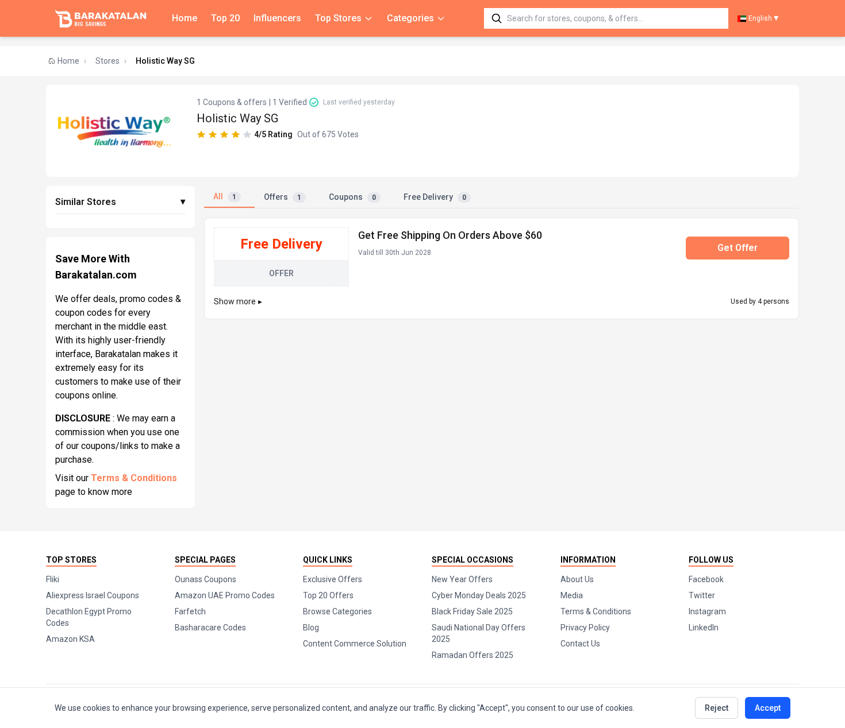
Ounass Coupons (205, 579)
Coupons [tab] (352, 197)
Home (184, 18)
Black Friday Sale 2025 (472, 611)
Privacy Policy (585, 627)
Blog (311, 627)
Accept (768, 707)
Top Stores (338, 18)
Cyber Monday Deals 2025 (479, 595)
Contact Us (580, 643)
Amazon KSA (70, 639)
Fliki (52, 579)
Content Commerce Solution (354, 643)
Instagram (707, 611)
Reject (716, 707)
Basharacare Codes (210, 627)
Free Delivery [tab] (435, 197)
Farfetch (190, 611)
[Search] (496, 18)
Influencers (277, 18)
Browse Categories (337, 611)
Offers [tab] (282, 197)
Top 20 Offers (328, 595)
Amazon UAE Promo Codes (225, 595)
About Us (577, 579)
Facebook (706, 579)
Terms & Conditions (134, 478)
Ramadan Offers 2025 (472, 655)
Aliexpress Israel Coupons (92, 595)
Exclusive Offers (332, 579)
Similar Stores (120, 201)
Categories (410, 18)
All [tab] (224, 196)
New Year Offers (462, 579)
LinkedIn (704, 627)
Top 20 (225, 18)
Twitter (702, 595)
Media (571, 595)
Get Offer (737, 247)
